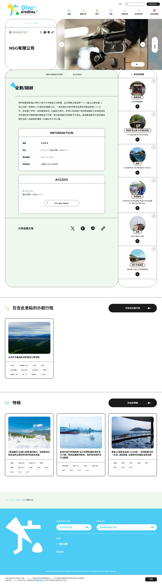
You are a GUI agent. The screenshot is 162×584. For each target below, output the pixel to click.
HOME (29, 23)
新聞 (120, 4)
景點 (35, 23)
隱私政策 (40, 580)
